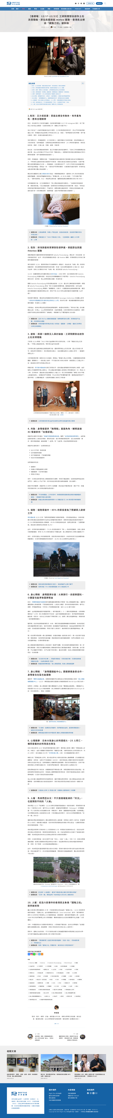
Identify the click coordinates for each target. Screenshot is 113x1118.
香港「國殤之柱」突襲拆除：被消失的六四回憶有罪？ (56, 945)
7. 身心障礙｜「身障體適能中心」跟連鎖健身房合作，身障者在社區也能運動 (50, 98)
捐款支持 (99, 3)
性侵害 (45, 976)
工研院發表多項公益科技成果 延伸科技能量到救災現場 (56, 421)
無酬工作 (67, 983)
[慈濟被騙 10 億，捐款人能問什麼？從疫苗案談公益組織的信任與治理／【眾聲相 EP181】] (90, 1063)
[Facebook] (81, 3)
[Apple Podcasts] (78, 3)
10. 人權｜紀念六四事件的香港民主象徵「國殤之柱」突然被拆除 (47, 104)
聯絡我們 (87, 9)
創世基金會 (63, 966)
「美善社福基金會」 (39, 679)
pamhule (54, 76)
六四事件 (40, 966)
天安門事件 (68, 969)
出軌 (56, 966)
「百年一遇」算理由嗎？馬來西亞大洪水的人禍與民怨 (56, 895)
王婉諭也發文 (45, 174)
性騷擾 (63, 976)
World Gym (68, 963)
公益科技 (32, 966)
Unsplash (65, 226)
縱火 (76, 986)
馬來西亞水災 (33, 999)
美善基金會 (32, 989)
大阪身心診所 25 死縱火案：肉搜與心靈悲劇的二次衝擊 (56, 790)
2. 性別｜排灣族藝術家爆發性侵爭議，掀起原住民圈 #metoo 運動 (47, 87)
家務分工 (32, 973)
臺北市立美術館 (57, 989)
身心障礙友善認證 (57, 993)
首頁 (12, 9)
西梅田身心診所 (69, 989)
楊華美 (79, 979)
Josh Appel (58, 578)
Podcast (78, 9)
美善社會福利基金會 (44, 989)
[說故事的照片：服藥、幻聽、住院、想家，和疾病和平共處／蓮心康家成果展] (22, 1063)
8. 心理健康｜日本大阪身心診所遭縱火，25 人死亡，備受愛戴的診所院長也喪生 (51, 100)
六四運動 (49, 966)
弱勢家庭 (32, 976)
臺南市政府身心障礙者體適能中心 (57, 721)
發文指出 (54, 274)
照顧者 (49, 986)
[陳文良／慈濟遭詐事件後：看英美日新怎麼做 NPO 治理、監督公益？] (56, 1063)
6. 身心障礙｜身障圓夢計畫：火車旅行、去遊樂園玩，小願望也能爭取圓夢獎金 (50, 96)
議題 (29, 9)
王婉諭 (63, 986)
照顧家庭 (41, 986)
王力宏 (56, 986)
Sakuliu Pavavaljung (54, 963)
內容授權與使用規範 (55, 1100)
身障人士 (47, 996)
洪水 (59, 983)
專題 (35, 9)
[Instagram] (84, 3)
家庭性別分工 (50, 973)
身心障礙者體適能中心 (35, 996)
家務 (76, 969)
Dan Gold (57, 226)
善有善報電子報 (72, 1098)
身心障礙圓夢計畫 (70, 993)
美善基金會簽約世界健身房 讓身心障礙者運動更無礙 (55, 733)
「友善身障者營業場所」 (71, 436)
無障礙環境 (32, 986)
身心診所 (46, 993)
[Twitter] (39, 954)
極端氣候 (32, 983)
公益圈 (42, 9)
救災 (51, 979)
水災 (53, 983)
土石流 (54, 969)
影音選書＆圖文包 (66, 9)
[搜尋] (105, 3)
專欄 (49, 9)
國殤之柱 (46, 969)
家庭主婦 (40, 973)
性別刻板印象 (55, 976)
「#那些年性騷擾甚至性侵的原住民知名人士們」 (44, 300)
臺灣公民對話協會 (54, 1096)
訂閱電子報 (90, 3)
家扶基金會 (31, 517)
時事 (23, 9)
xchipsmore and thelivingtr (49, 886)
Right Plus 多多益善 (55, 1093)
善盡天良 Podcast (73, 1096)
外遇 (60, 969)
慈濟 (70, 976)
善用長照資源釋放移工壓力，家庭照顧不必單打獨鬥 (55, 584)
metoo (42, 963)
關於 (17, 9)
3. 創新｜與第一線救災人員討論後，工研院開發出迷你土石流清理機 (48, 90)
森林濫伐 (72, 979)
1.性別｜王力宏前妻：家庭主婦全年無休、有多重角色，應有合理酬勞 (48, 85)
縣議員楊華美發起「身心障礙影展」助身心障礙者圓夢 (56, 664)
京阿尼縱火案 (53, 753)
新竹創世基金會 (40, 367)
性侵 (39, 976)
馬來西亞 (77, 996)
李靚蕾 (63, 979)
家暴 (68, 973)
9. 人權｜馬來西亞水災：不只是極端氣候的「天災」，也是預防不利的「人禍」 (50, 102)
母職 (47, 983)
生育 (70, 986)
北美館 (72, 966)
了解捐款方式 (96, 9)
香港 (61, 996)
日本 (57, 979)
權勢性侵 (40, 983)
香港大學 (69, 996)
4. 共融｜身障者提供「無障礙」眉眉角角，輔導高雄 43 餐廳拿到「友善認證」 (50, 92)
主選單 (60, 27)
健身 (76, 963)
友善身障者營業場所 (34, 969)
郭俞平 (55, 996)
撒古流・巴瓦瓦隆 (41, 979)
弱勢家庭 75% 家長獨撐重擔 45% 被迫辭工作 (53, 587)
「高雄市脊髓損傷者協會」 (51, 436)
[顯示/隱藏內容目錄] (82, 83)
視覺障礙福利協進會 (39, 602)
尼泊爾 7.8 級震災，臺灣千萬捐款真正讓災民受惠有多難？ (57, 892)
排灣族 (77, 976)
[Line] (34, 954)
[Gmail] (37, 954)
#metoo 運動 (33, 963)
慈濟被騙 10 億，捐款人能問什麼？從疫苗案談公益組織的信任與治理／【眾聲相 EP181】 (90, 1075)
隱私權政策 (52, 1098)
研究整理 (56, 9)
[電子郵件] (75, 3)
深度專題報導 (72, 1093)
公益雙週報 (65, 27)
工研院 (61, 415)
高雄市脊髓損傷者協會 (45, 999)
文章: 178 (56, 1023)
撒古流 (31, 979)
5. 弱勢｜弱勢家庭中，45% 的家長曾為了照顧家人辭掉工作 (46, 94)
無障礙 (74, 983)
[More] (42, 954)
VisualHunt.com (64, 76)
